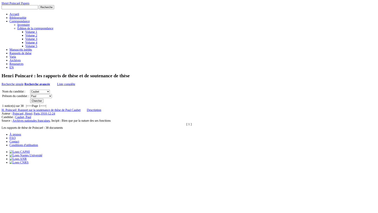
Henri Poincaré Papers (15, 3)
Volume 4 (31, 42)
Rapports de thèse (20, 53)
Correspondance (19, 21)
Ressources (16, 63)
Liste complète (66, 84)
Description (94, 110)
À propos (15, 134)
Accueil (14, 14)
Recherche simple (13, 84)
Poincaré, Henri (22, 113)
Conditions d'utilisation (23, 145)
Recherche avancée (37, 84)
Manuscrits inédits (20, 49)
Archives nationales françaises (31, 120)
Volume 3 (31, 39)
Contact (14, 141)
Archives (15, 60)
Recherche (46, 7)
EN (11, 67)
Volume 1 (31, 32)
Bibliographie (17, 17)
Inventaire (23, 24)
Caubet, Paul (23, 117)
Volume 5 (31, 46)
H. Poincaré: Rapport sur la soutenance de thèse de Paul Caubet (41, 110)
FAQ (12, 138)
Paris (37, 113)
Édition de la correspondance (35, 28)
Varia (12, 56)
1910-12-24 (48, 113)
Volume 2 (31, 35)
